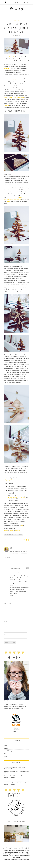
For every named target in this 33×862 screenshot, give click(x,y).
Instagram (6, 105)
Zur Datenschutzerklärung (23, 859)
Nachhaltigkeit (8, 534)
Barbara (6, 775)
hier (22, 525)
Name (5, 621)
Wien (5, 745)
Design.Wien (7, 68)
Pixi (11, 548)
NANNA (8, 201)
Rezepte (6, 748)
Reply (28, 568)
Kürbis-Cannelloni (13, 780)
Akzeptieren (7, 859)
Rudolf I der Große (12, 80)
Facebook (11, 530)
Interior (16, 20)
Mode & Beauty (8, 751)
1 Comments (7, 540)
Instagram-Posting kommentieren (16, 497)
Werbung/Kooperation (9, 57)
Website (6, 530)
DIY (5, 753)
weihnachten (18, 534)
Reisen (5, 756)
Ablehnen (13, 859)
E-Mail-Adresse (6, 628)
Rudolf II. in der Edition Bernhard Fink (14, 97)
